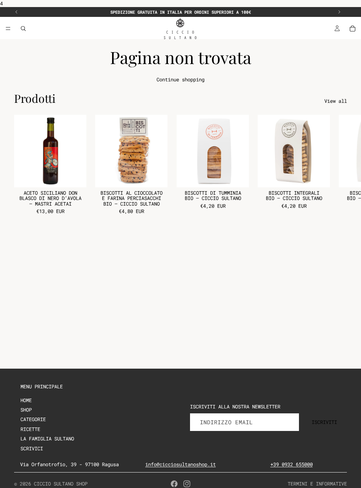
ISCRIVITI (324, 422)
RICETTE (30, 429)
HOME (26, 400)
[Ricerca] (23, 28)
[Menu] (8, 28)
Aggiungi (81, 176)
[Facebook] (174, 484)
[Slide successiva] (339, 12)
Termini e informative (317, 483)
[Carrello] (352, 28)
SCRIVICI (31, 448)
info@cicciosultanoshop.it (180, 464)
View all (335, 101)
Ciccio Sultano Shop (60, 483)
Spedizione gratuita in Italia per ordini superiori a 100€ (180, 12)
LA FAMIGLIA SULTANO (47, 438)
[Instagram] (187, 484)
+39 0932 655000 (291, 464)
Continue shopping (180, 79)
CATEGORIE (33, 419)
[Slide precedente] (16, 12)
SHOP (26, 409)
